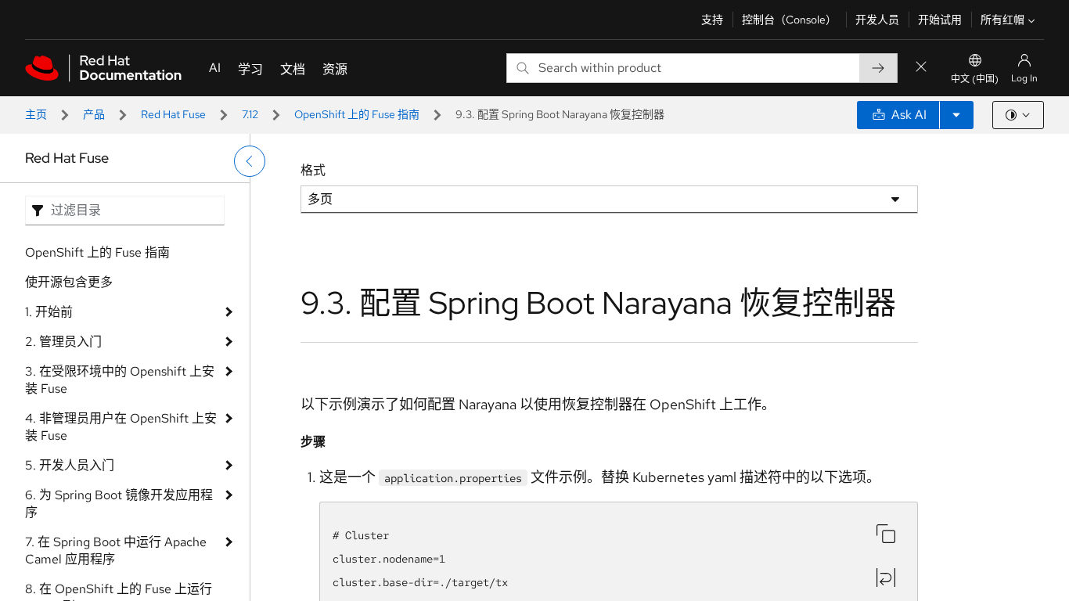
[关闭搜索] (921, 67)
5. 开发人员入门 (69, 465)
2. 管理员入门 (63, 341)
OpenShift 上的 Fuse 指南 (356, 114)
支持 (712, 20)
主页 (36, 114)
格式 (313, 170)
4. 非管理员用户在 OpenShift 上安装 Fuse (121, 427)
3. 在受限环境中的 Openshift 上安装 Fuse (119, 380)
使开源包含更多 (69, 282)
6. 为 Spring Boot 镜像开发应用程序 (119, 503)
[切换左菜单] (249, 161)
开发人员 (877, 20)
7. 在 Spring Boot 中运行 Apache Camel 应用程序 (116, 550)
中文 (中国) (975, 79)
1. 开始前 (49, 312)
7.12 (250, 114)
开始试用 (940, 20)
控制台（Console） (789, 20)
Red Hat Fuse (173, 114)
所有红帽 (1002, 20)
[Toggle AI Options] (956, 115)
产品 (94, 114)
